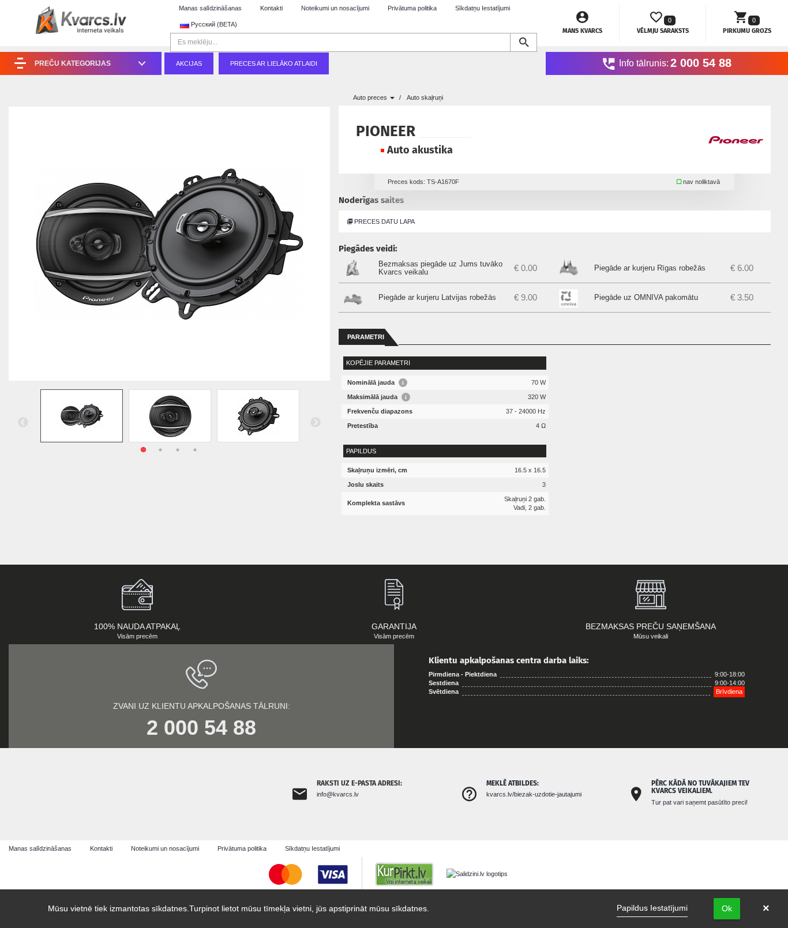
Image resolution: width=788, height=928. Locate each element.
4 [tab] (195, 450)
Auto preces (371, 97)
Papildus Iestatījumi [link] (652, 907)
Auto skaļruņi (425, 97)
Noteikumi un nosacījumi (335, 8)
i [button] (403, 383)
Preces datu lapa (383, 221)
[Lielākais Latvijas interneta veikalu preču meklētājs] (410, 873)
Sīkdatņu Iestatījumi (482, 8)
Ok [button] (727, 908)
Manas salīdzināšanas (210, 8)
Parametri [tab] (365, 336)
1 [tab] (143, 450)
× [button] (766, 908)
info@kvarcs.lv (338, 794)
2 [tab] (160, 450)
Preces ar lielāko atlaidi (273, 63)
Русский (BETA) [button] (213, 24)
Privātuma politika (412, 8)
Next (315, 423)
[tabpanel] (81, 415)
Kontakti (271, 8)
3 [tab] (177, 450)
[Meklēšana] (523, 42)
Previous (23, 423)
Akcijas (189, 63)
